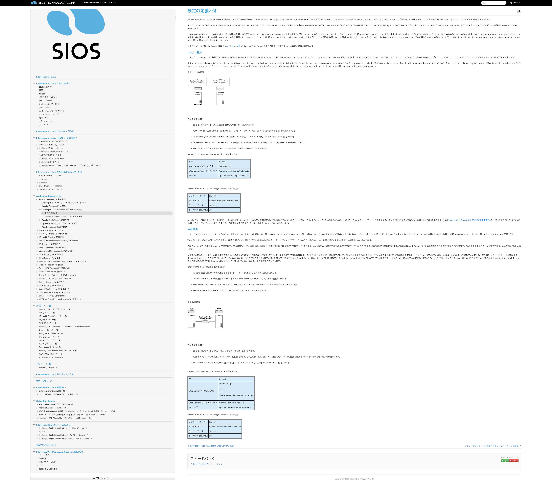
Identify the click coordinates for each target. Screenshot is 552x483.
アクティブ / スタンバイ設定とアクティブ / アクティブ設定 (492, 445)
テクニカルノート (45, 121)
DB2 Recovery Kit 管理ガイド (51, 230)
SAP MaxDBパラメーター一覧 (51, 358)
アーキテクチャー (45, 455)
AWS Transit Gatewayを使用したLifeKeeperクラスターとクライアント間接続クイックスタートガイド (77, 411)
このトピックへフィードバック (206, 464)
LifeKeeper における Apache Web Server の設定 (62, 210)
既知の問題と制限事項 (48, 469)
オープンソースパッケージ (49, 114)
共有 (238, 46)
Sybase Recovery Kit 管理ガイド (52, 296)
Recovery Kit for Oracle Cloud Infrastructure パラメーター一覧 (64, 326)
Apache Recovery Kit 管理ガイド (52, 199)
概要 (41, 90)
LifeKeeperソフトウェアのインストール (53, 152)
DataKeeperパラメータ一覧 (50, 347)
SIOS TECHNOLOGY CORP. (56, 2)
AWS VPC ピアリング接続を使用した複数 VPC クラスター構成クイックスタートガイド (72, 415)
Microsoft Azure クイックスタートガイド (54, 408)
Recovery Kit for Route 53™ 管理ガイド (55, 279)
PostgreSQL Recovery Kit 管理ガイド (54, 268)
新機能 (42, 94)
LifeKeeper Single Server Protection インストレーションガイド (63, 435)
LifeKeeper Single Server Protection (53, 425)
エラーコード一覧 (43, 364)
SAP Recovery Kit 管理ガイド (51, 285)
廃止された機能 (45, 101)
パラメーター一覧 (43, 306)
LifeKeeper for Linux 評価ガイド (51, 387)
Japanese (514, 2)
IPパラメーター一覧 (47, 313)
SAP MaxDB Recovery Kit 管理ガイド (54, 292)
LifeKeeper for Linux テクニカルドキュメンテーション (59, 172)
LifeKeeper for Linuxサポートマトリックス (54, 374)
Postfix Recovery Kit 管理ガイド (52, 272)
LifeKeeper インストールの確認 (51, 159)
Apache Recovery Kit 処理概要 (55, 227)
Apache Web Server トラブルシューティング (59, 223)
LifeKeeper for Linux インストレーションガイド (56, 138)
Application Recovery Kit (48, 196)
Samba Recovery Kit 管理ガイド (52, 282)
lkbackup (43, 179)
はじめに (42, 432)
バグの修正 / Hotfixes (48, 97)
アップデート (43, 125)
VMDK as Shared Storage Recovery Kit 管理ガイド (60, 299)
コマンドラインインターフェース (51, 189)
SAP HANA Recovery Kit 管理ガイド (54, 289)
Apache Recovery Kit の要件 (54, 206)
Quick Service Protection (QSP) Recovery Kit (58, 275)
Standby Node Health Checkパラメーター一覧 (57, 351)
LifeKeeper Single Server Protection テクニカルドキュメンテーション (66, 438)
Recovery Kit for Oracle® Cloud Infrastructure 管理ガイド (62, 261)
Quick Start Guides (45, 401)
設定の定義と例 (51, 213)
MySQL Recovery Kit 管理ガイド (52, 248)
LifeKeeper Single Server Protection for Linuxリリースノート (63, 428)
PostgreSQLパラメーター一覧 (51, 333)
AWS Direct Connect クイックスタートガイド (56, 404)
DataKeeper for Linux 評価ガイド (52, 391)
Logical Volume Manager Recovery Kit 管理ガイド (59, 241)
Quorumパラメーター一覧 (49, 337)
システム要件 (44, 107)
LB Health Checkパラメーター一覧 (53, 316)
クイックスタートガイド (47, 462)
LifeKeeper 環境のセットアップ (51, 148)
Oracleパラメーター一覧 (48, 330)
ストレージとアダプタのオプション (52, 111)
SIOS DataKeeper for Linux (50, 186)
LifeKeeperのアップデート (49, 162)
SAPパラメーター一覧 (48, 344)
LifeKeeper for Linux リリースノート (52, 83)
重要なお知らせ (45, 87)
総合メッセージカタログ (48, 368)
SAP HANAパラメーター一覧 (50, 354)
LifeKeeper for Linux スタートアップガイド (55, 131)
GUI (40, 465)
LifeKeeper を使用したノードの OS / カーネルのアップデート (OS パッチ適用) (69, 165)
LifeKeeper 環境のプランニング (51, 145)
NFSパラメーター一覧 (47, 323)
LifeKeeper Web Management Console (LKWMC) (60, 452)
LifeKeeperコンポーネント (49, 104)
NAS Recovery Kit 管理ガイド (51, 254)
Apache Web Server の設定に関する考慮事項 (63, 217)
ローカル (230, 46)
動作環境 (43, 459)
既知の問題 (43, 118)
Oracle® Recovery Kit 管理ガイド (52, 265)
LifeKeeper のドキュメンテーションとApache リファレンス (64, 203)
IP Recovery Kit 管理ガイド (50, 244)
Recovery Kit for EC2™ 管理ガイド (53, 234)
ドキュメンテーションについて (50, 175)
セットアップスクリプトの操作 (50, 155)
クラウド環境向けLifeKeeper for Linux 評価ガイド (58, 394)
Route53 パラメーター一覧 (49, 340)
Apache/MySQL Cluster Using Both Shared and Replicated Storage (67, 418)
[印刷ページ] (519, 11)
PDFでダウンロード (103, 478)
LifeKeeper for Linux (46, 77)
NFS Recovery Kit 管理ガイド (51, 258)
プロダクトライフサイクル (46, 445)
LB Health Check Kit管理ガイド (51, 237)
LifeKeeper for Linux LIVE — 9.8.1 (98, 2)
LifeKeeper (43, 182)
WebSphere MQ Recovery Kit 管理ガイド (56, 251)
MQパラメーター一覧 (47, 320)
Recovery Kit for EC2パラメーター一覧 (54, 309)
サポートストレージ (44, 381)
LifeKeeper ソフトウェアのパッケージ (53, 141)
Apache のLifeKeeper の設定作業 (56, 220)
